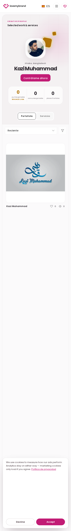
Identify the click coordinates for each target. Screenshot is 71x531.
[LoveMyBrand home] (14, 6)
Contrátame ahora (35, 78)
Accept (51, 522)
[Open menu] (56, 6)
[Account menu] (64, 6)
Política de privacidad (43, 469)
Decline (20, 522)
